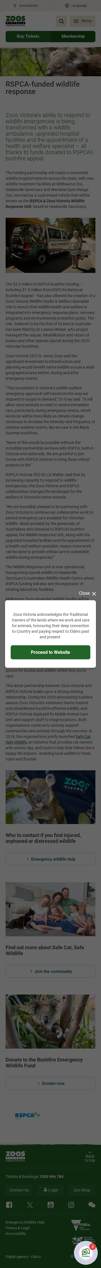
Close (84, 593)
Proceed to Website (50, 652)
